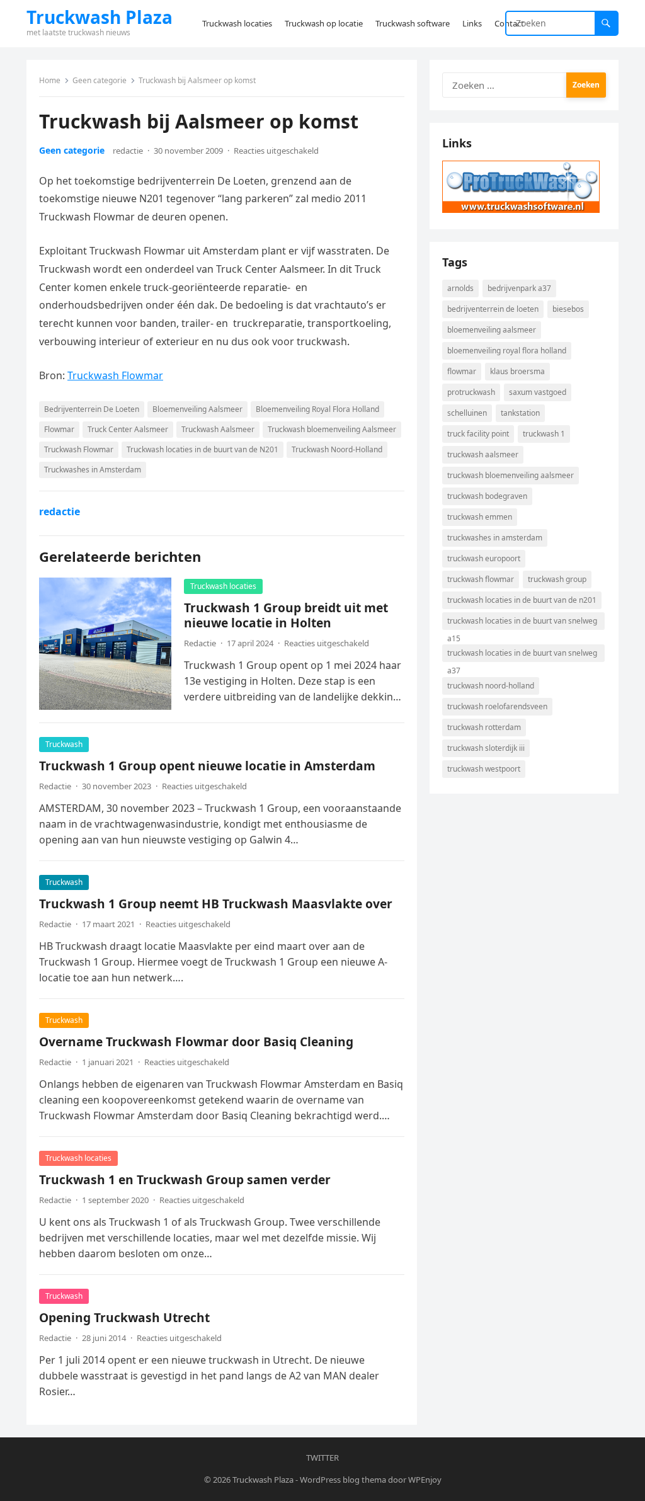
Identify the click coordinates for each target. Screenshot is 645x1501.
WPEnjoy (425, 1479)
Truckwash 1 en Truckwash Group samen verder (185, 1179)
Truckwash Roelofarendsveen (497, 706)
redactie (128, 150)
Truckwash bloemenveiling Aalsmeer (332, 429)
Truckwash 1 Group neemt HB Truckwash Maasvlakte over (215, 903)
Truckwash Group (557, 579)
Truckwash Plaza (99, 17)
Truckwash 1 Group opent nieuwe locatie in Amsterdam (207, 765)
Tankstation (520, 413)
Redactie (200, 643)
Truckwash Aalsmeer (217, 429)
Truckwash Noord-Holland (337, 449)
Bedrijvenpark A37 (519, 288)
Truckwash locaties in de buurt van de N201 (202, 449)
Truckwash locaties (223, 586)
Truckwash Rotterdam (484, 727)
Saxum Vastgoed (537, 392)
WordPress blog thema (343, 1479)
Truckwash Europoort (483, 558)
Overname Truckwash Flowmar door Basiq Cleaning (196, 1041)
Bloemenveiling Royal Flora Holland (317, 409)
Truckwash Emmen (479, 516)
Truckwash (64, 744)
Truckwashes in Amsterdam (92, 469)
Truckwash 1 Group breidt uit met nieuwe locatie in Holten (286, 615)
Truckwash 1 (544, 433)
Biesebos (568, 309)
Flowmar (59, 429)
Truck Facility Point (478, 433)
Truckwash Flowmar (115, 375)
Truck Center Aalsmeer (128, 429)
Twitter (322, 1457)
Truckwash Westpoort (483, 768)
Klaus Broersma (517, 371)
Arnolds (460, 288)
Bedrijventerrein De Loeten (91, 409)
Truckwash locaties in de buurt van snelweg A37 (522, 655)
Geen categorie (99, 80)
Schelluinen (467, 413)
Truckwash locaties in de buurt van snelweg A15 (522, 622)
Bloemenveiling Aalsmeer (197, 409)
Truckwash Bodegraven (487, 496)
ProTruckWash (471, 392)
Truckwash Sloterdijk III (486, 748)
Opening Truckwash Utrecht (124, 1317)
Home (49, 80)
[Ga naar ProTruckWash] (521, 209)
